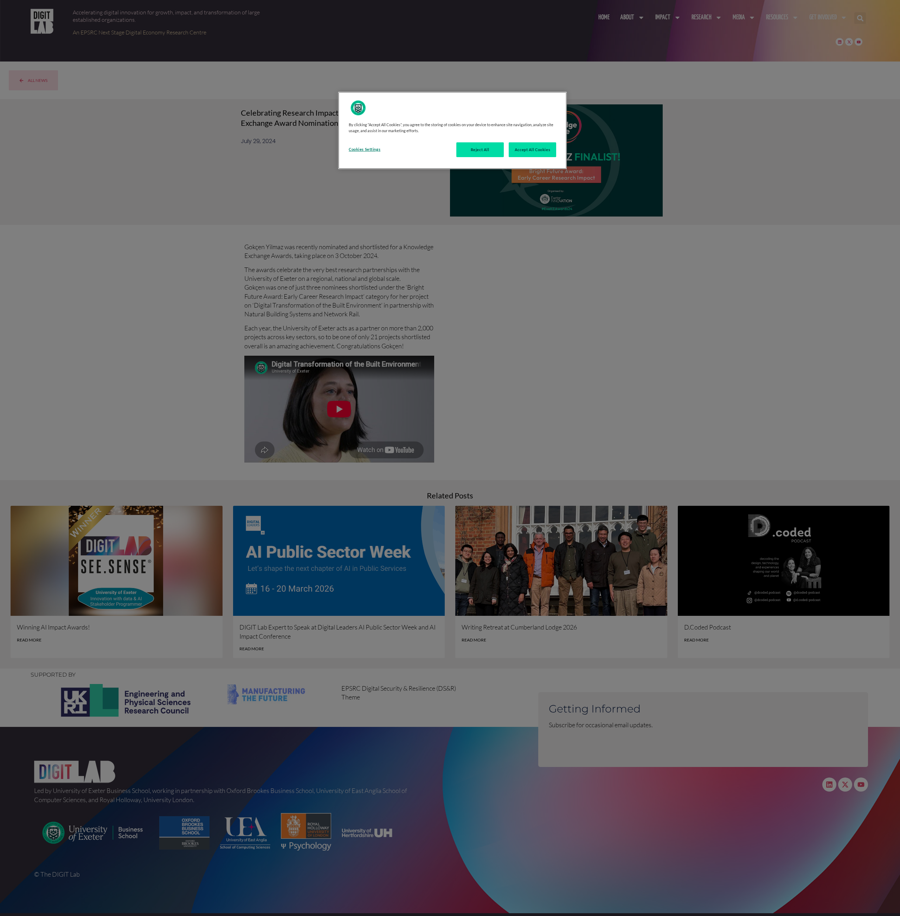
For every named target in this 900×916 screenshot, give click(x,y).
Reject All (480, 149)
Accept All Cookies (532, 149)
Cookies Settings (364, 149)
